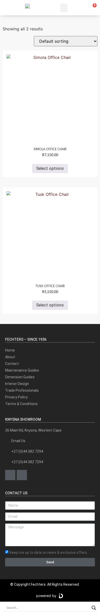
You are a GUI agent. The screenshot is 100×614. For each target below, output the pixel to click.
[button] (63, 8)
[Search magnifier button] (93, 607)
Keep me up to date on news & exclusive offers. (49, 552)
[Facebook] (10, 475)
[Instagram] (22, 475)
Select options (50, 168)
